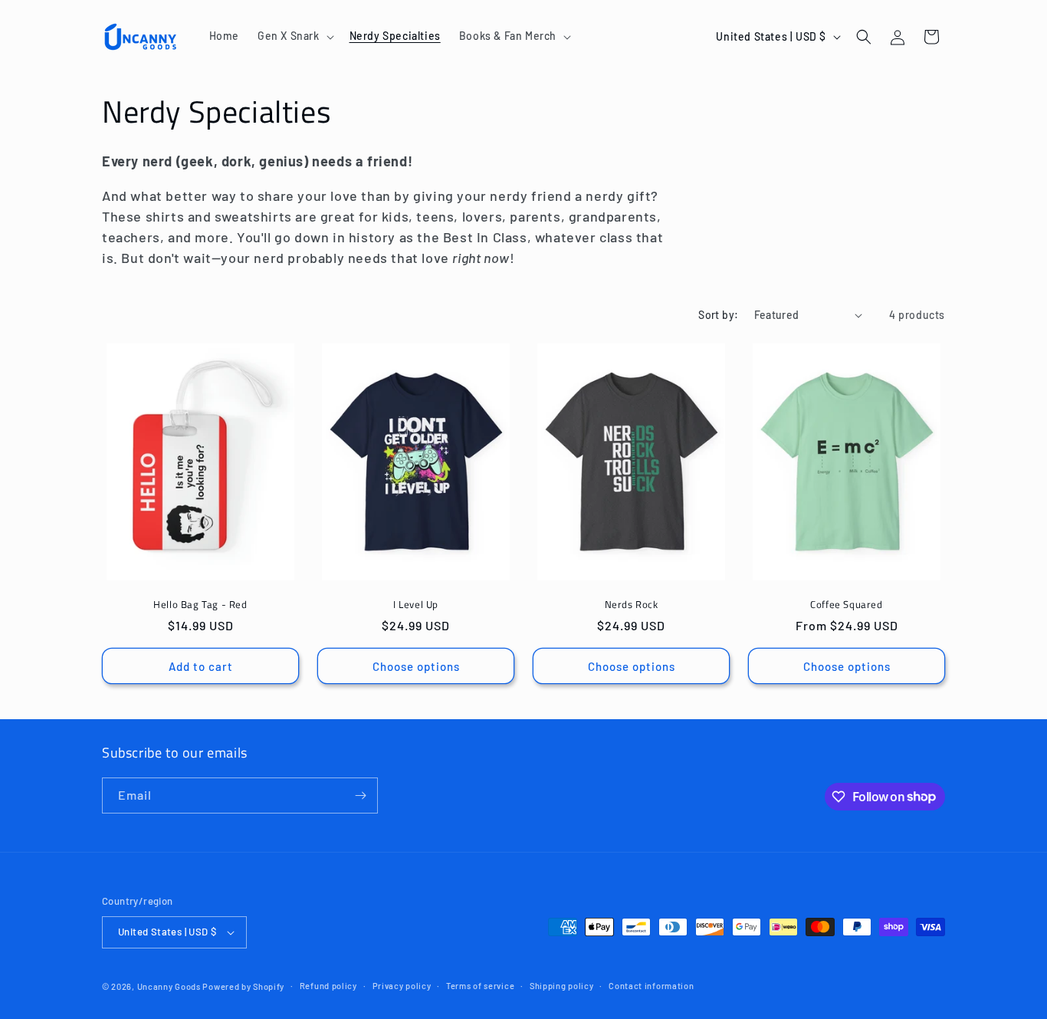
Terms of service (480, 986)
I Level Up (415, 604)
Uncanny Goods (169, 986)
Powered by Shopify (243, 986)
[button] (294, 36)
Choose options (416, 666)
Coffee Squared (846, 604)
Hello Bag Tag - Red (200, 604)
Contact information (651, 986)
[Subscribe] (360, 795)
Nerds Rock (631, 604)
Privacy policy (402, 986)
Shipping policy (562, 986)
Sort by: (718, 314)
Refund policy (328, 986)
